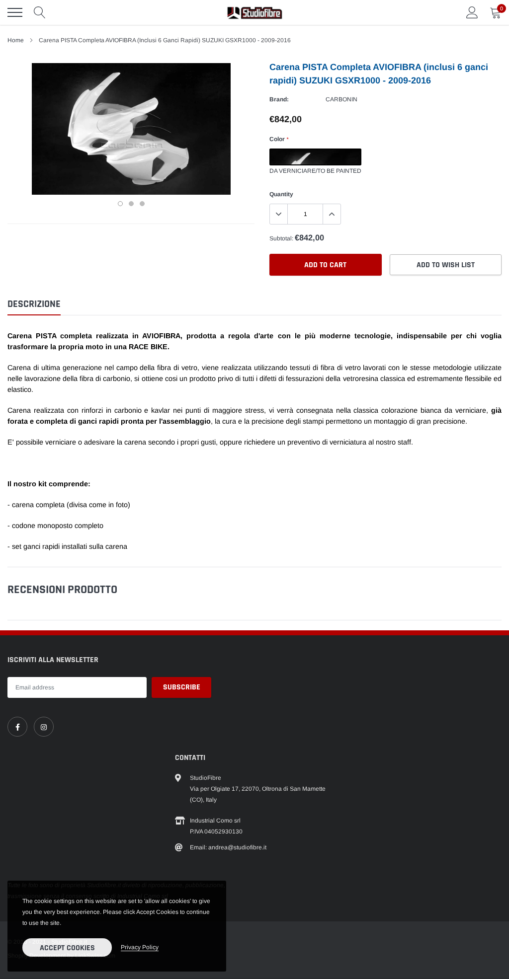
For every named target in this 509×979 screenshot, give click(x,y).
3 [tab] (142, 203)
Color (278, 139)
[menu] (14, 12)
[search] (40, 12)
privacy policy (140, 947)
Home (15, 40)
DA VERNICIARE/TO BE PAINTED (315, 157)
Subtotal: (281, 238)
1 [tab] (120, 203)
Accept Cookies (67, 948)
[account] (472, 12)
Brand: (279, 99)
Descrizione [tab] (34, 304)
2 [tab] (131, 203)
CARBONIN (341, 99)
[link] (17, 727)
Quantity (281, 194)
